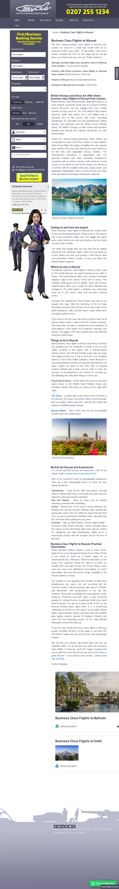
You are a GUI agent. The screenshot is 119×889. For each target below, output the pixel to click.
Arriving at (15, 61)
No (28, 124)
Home (55, 32)
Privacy (22, 170)
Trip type (15, 97)
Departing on (16, 72)
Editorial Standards (60, 832)
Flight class (16, 108)
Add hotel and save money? (24, 118)
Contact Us (66, 829)
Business (16, 113)
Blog (81, 832)
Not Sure (32, 113)
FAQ (74, 829)
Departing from (17, 49)
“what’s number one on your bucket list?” (77, 473)
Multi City (40, 102)
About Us (57, 829)
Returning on (33, 72)
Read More (17, 210)
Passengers (16, 83)
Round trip (17, 102)
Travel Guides (105, 829)
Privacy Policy (73, 832)
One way (29, 102)
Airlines (95, 829)
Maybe (40, 124)
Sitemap (81, 829)
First (24, 113)
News (88, 829)
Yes (17, 124)
